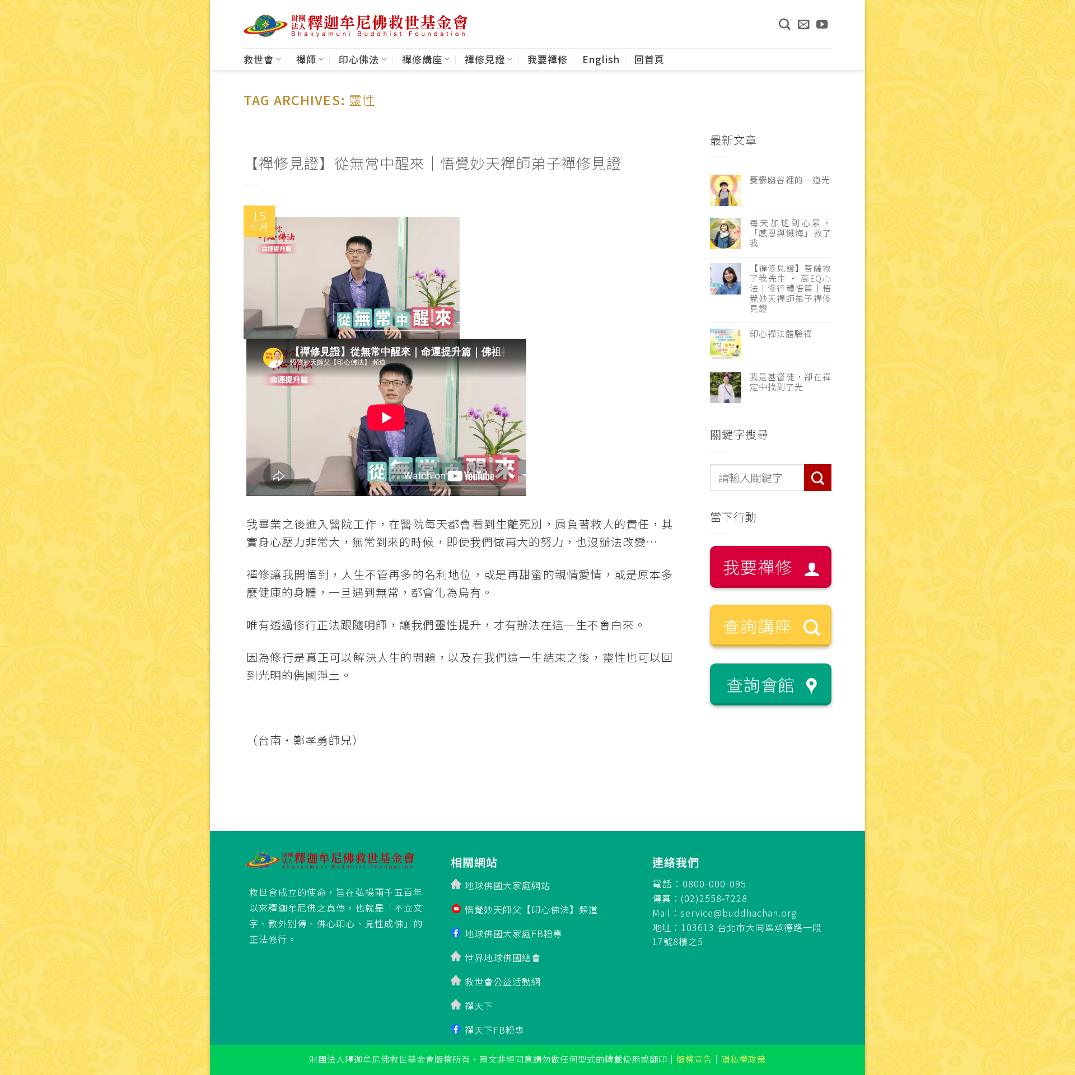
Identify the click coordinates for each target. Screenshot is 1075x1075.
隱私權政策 (743, 1059)
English (601, 59)
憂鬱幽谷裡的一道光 (790, 180)
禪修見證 (485, 59)
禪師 (306, 59)
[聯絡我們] (804, 24)
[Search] (784, 24)
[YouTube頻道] (822, 24)
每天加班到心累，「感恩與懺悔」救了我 (791, 233)
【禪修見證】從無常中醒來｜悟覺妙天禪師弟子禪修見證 (432, 162)
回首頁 (649, 59)
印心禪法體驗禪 (781, 334)
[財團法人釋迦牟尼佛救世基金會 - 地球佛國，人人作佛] (356, 26)
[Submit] (817, 478)
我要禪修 (547, 59)
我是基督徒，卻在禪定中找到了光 (791, 382)
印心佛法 (359, 59)
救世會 (259, 59)
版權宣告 (694, 1059)
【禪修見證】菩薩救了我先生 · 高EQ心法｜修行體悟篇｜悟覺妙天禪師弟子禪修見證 (791, 288)
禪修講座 (422, 59)
